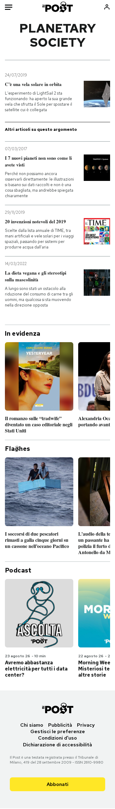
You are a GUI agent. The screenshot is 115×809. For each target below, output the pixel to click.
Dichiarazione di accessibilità (57, 744)
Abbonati (57, 784)
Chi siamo (31, 725)
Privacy (86, 725)
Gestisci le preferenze (57, 731)
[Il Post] (57, 7)
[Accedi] (107, 7)
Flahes (17, 449)
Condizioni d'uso (57, 738)
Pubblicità (60, 725)
